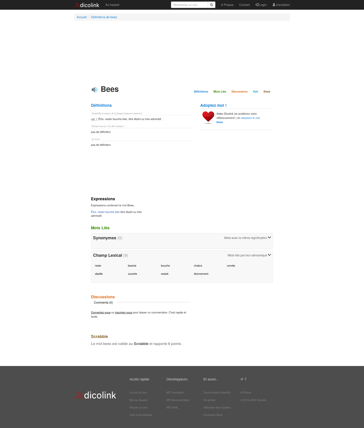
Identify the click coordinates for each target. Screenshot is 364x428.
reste (98, 265)
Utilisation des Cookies (217, 407)
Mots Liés (219, 91)
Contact (244, 4)
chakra (198, 265)
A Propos (227, 4)
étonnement (201, 274)
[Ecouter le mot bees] (95, 89)
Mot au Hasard (138, 400)
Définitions (201, 91)
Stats (267, 91)
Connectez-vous (101, 312)
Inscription (282, 4)
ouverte (132, 274)
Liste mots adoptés (140, 415)
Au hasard (112, 4)
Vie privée (209, 400)
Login (262, 4)
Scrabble (141, 343)
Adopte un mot (138, 407)
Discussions (239, 91)
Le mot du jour (138, 392)
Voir (255, 91)
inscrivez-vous (123, 312)
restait (164, 274)
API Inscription (175, 392)
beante (132, 265)
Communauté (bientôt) (217, 392)
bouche (165, 265)
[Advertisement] (182, 51)
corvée (231, 265)
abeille (99, 274)
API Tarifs (172, 407)
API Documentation (178, 400)
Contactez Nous (213, 415)
